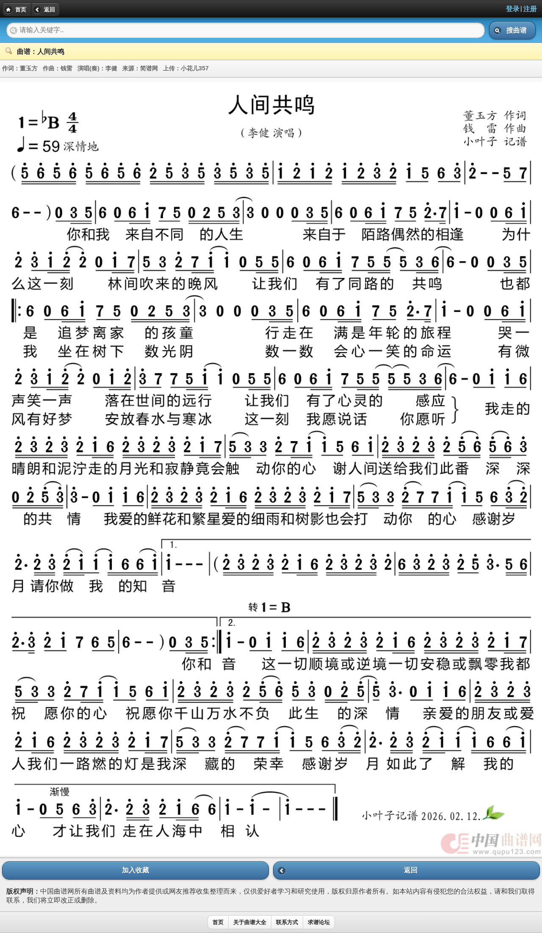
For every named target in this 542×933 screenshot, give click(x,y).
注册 (530, 8)
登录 (513, 8)
